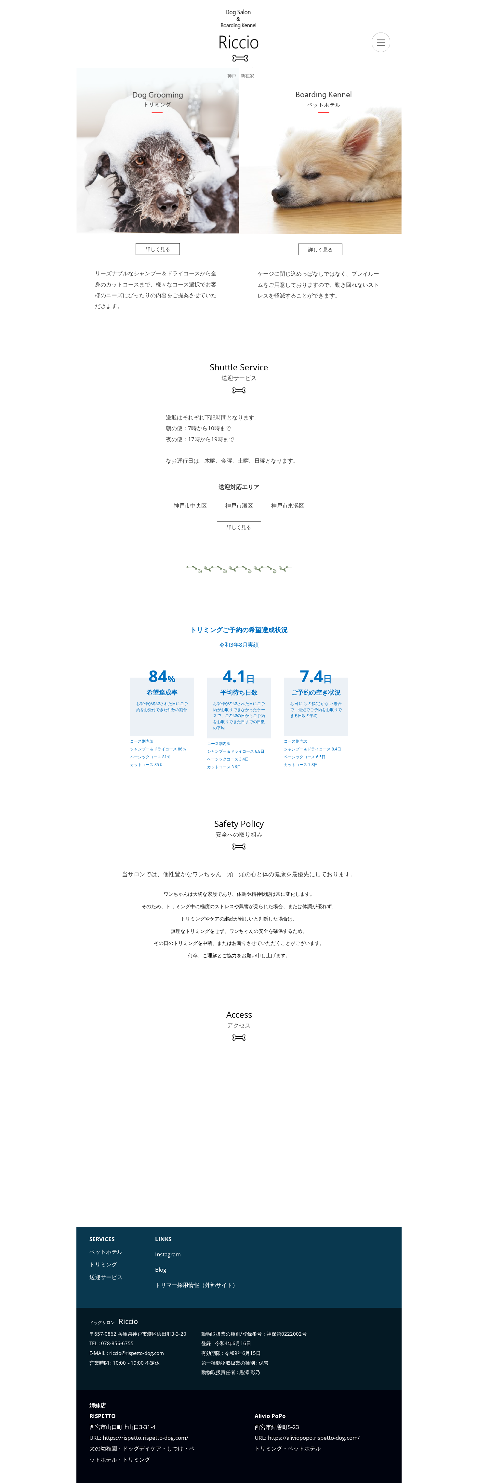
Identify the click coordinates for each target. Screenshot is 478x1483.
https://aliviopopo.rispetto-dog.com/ (313, 1437)
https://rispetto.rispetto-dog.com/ (144, 1437)
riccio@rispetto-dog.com (136, 1353)
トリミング (103, 1264)
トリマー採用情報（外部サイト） (196, 1285)
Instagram (168, 1254)
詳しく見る (158, 249)
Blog (160, 1269)
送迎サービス (106, 1277)
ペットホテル (106, 1251)
